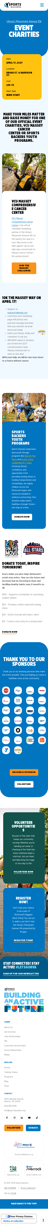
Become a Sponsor (23, 772)
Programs (8, 1077)
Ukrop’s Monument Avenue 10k (24, 21)
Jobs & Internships (12, 1037)
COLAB (13, 1193)
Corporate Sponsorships (15, 1046)
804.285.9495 (10, 1106)
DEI (5, 1041)
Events (7, 1068)
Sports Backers (13, 5)
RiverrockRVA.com (34, 1175)
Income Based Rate (12, 1050)
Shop (6, 1086)
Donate (33, 1128)
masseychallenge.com (17, 313)
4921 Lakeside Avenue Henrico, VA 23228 (13, 1100)
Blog (6, 1081)
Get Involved (9, 1032)
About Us (8, 1027)
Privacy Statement (28, 1188)
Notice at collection (13, 1221)
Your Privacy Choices (21, 1216)
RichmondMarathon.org (24, 1155)
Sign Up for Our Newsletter (21, 974)
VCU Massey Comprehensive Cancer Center (22, 221)
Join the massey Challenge (24, 268)
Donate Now (21, 517)
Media (6, 1055)
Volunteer (24, 784)
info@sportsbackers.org (14, 1111)
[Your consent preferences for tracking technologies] (43, 1220)
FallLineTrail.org (13, 1175)
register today (23, 940)
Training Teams (11, 1072)
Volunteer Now (23, 872)
